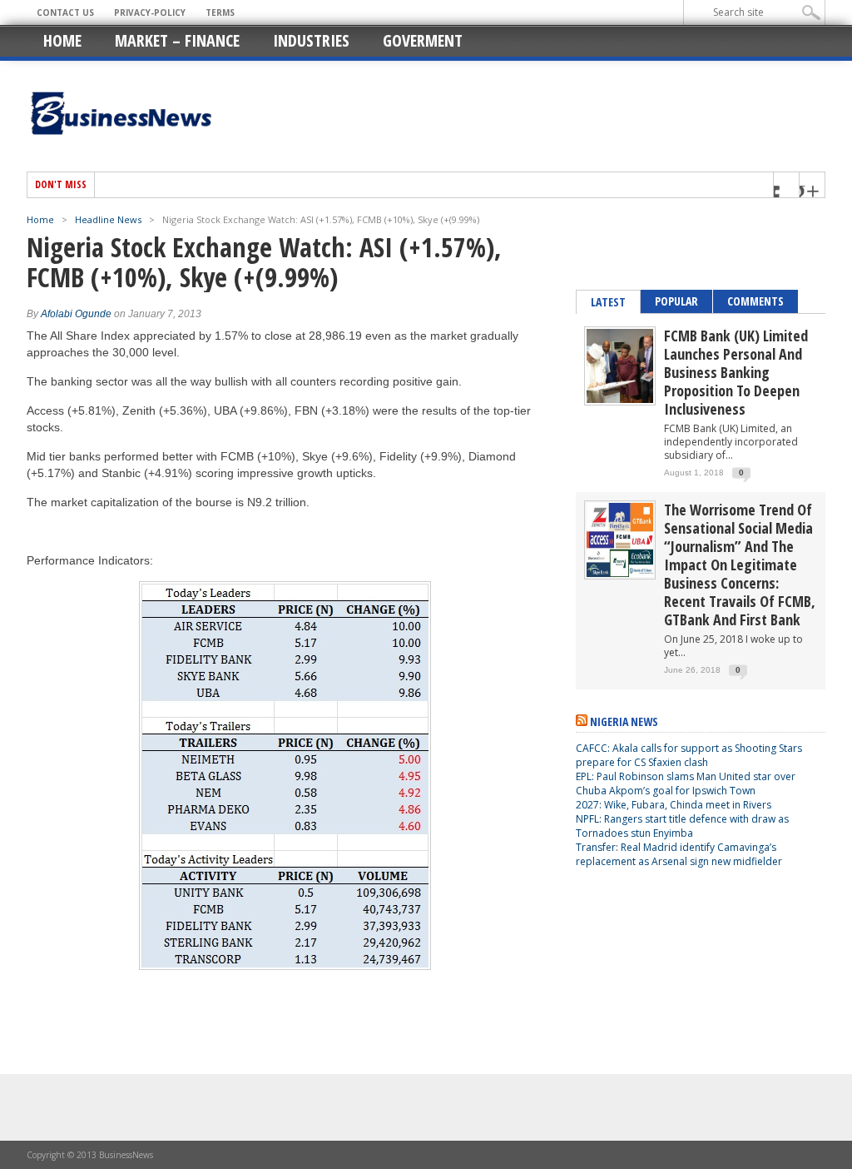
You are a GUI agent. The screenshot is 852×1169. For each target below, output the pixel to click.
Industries (311, 40)
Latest (608, 302)
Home (62, 40)
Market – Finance (177, 40)
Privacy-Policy (150, 12)
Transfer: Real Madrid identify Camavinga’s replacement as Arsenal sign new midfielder (679, 854)
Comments (755, 301)
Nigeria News (624, 721)
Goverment (423, 40)
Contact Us (65, 12)
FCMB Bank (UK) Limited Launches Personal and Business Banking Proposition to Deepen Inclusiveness (736, 372)
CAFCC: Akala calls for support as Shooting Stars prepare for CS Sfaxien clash (689, 755)
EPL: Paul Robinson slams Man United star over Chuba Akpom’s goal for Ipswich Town (685, 783)
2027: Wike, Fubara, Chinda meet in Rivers (673, 805)
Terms (220, 12)
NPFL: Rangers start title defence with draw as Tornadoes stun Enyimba (682, 826)
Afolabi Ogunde (76, 314)
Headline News (108, 219)
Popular (676, 301)
